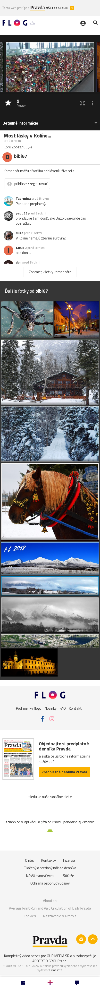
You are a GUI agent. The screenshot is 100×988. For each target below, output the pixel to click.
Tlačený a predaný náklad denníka (50, 867)
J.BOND (21, 247)
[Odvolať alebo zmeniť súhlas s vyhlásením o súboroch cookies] (81, 939)
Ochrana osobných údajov (50, 883)
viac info (56, 970)
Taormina (23, 198)
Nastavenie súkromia (59, 916)
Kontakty (48, 860)
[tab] (50, 121)
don (19, 262)
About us (50, 900)
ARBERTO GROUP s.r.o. (49, 961)
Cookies (30, 916)
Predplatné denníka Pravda (64, 772)
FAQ (63, 708)
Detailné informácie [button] (20, 123)
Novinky (51, 708)
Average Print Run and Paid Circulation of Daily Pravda (50, 908)
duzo (19, 232)
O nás (29, 860)
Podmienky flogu (29, 708)
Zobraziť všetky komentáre (50, 272)
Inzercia (69, 860)
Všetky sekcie (57, 8)
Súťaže (68, 875)
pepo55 (21, 213)
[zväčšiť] (82, 103)
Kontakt (75, 708)
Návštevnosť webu (41, 875)
